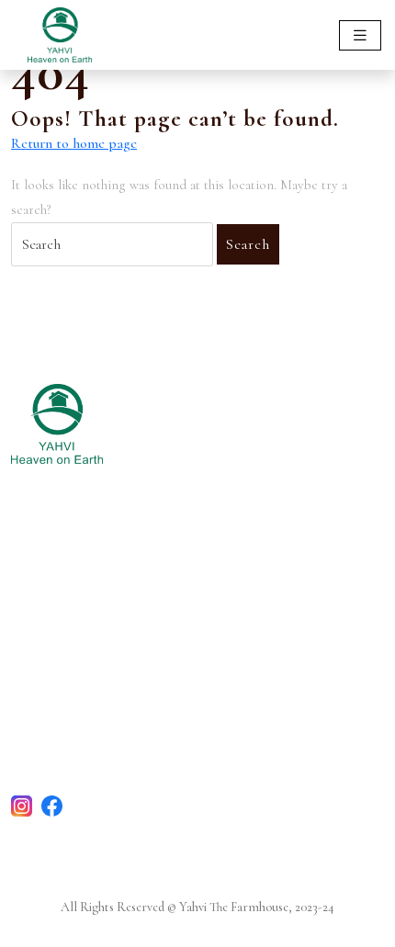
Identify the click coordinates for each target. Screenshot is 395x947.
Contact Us (47, 689)
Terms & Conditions (75, 714)
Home (30, 573)
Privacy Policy (54, 740)
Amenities (42, 624)
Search (248, 244)
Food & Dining (59, 599)
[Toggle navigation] (360, 35)
